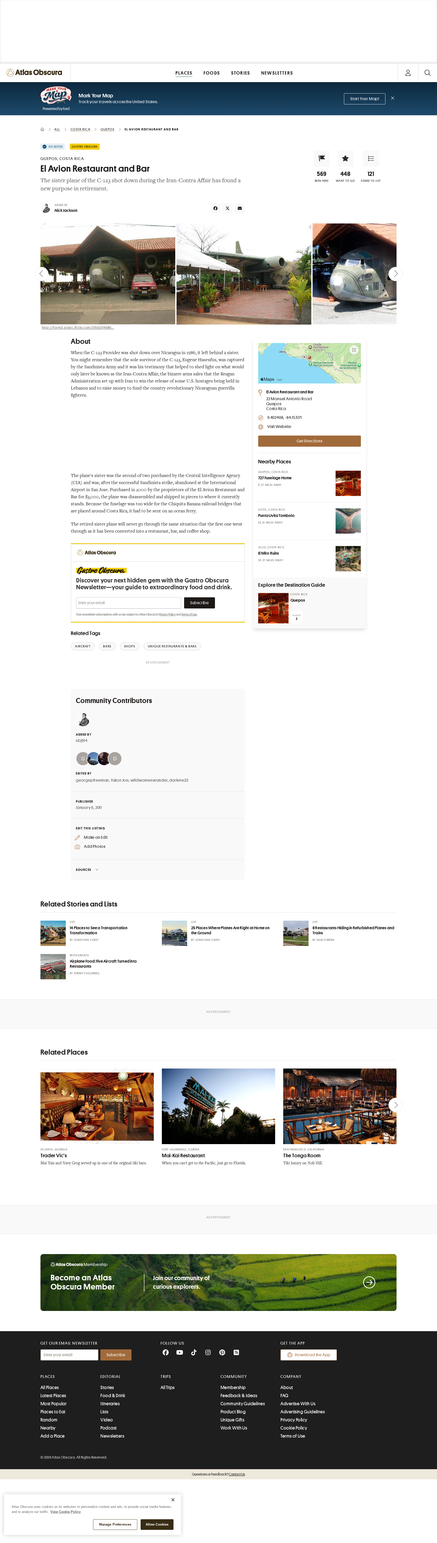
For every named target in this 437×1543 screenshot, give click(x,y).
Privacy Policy (167, 614)
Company (290, 1377)
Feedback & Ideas (239, 1396)
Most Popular (53, 1404)
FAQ (284, 1396)
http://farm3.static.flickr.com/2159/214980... (78, 327)
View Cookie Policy (65, 1512)
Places (47, 1377)
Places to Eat (52, 1412)
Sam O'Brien (326, 940)
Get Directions (309, 441)
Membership (233, 1388)
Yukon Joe (120, 780)
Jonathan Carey (86, 940)
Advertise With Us (297, 1404)
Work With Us (234, 1428)
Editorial (110, 1377)
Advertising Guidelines (302, 1412)
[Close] (173, 1499)
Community (234, 1377)
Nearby (48, 1428)
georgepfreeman (92, 780)
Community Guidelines (243, 1404)
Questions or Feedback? (218, 1474)
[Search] (427, 72)
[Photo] (348, 483)
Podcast (108, 1428)
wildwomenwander (149, 780)
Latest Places (53, 1396)
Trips (166, 1377)
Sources (83, 869)
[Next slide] (395, 274)
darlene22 (178, 780)
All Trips (168, 1388)
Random (49, 1420)
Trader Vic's (53, 1155)
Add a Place (52, 1436)
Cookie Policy (293, 1428)
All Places (49, 1388)
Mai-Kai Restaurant (183, 1155)
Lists (104, 1412)
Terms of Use (189, 614)
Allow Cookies (157, 1524)
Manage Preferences (115, 1524)
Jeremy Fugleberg (87, 973)
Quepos (298, 600)
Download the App (313, 1355)
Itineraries (110, 1404)
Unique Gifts (232, 1420)
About (286, 1388)
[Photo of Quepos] (273, 608)
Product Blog (233, 1412)
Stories (107, 1388)
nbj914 (82, 741)
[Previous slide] (41, 274)
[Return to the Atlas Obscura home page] (35, 72)
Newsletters (112, 1436)
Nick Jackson (66, 211)
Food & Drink (112, 1396)
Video (106, 1420)
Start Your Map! (364, 99)
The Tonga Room (302, 1155)
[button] (322, 158)
